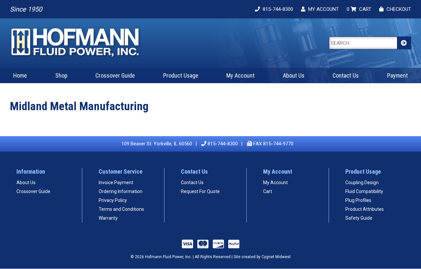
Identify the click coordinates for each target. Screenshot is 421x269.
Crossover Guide (115, 75)
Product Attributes (364, 209)
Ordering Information (120, 191)
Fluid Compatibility (364, 191)
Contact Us (346, 75)
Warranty (108, 218)
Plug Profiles (358, 200)
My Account (240, 75)
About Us (294, 75)
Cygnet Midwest (276, 257)
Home (20, 75)
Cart (267, 191)
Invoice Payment (116, 182)
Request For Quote (200, 191)
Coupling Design (362, 182)
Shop (61, 75)
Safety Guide (358, 218)
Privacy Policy (113, 200)
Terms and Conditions (121, 209)
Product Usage (180, 75)
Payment (397, 75)
